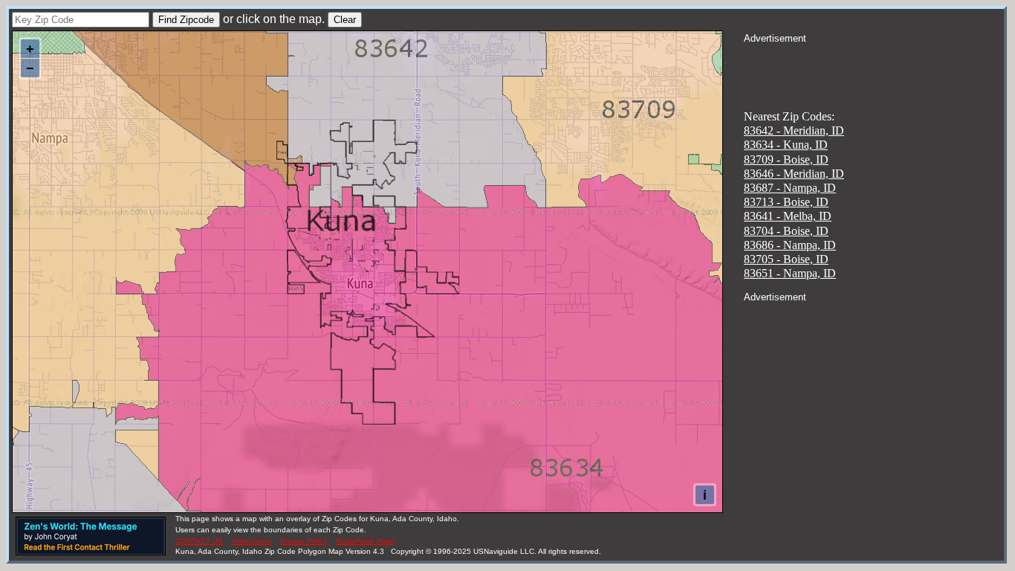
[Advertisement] (874, 64)
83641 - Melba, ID (787, 216)
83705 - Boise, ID (786, 259)
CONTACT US (199, 541)
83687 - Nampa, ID (790, 187)
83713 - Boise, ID (786, 202)
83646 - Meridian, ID (794, 173)
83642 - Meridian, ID (794, 130)
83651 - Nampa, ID (790, 273)
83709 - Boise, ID (786, 159)
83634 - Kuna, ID (786, 144)
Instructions (251, 541)
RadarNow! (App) (365, 541)
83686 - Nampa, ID (790, 245)
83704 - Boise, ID (786, 231)
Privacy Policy (303, 541)
